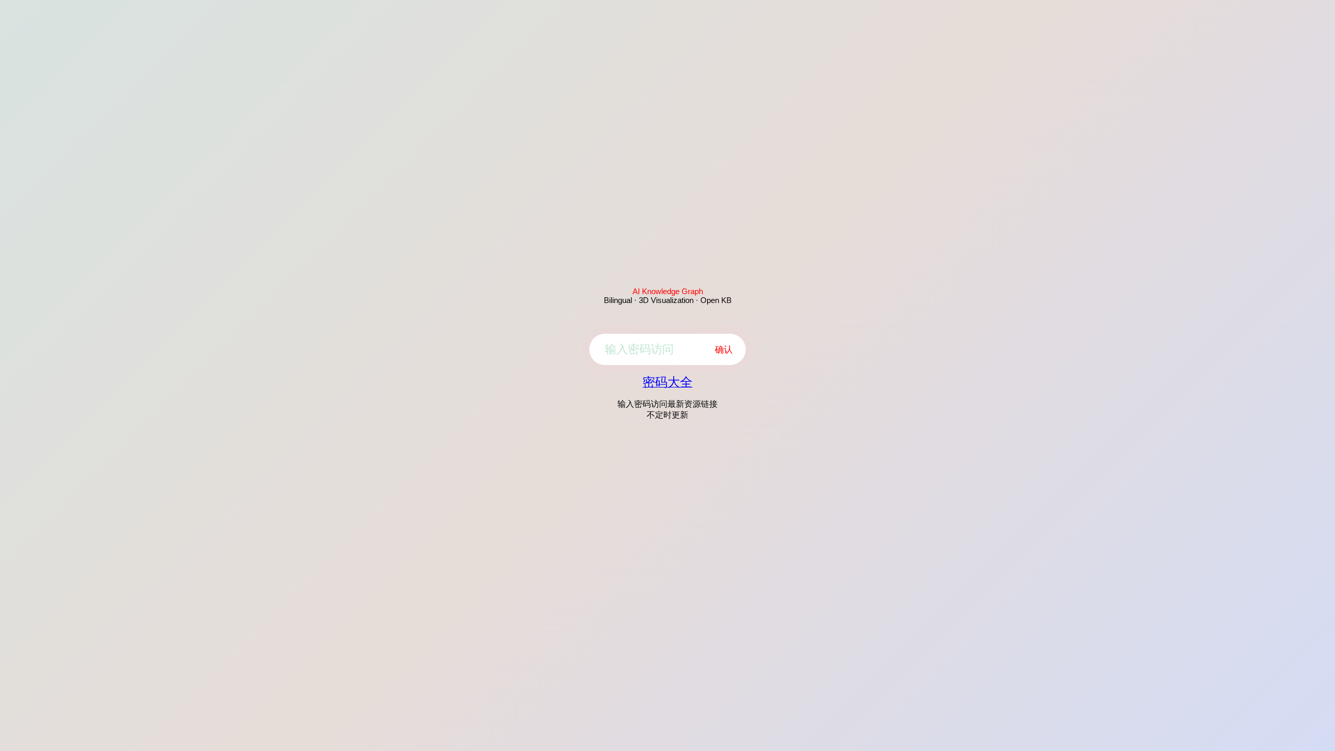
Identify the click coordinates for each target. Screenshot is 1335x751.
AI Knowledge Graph (668, 291)
